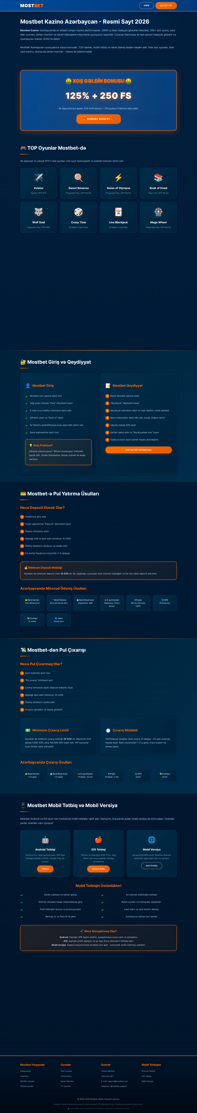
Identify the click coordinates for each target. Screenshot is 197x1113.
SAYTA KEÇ (152, 866)
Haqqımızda (25, 1071)
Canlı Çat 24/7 (107, 1076)
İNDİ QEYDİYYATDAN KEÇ (139, 450)
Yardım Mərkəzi (108, 1071)
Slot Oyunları (66, 1071)
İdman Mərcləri (67, 1081)
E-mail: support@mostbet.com (114, 1081)
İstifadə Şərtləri (27, 1086)
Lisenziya (24, 1076)
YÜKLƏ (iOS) (98, 869)
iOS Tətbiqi (146, 1076)
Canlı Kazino (66, 1076)
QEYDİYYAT (166, 5)
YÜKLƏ (45, 869)
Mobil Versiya (147, 1081)
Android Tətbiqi (148, 1071)
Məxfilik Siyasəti (27, 1081)
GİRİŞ (146, 5)
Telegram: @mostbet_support (114, 1086)
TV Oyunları (66, 1086)
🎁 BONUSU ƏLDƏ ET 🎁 (98, 118)
